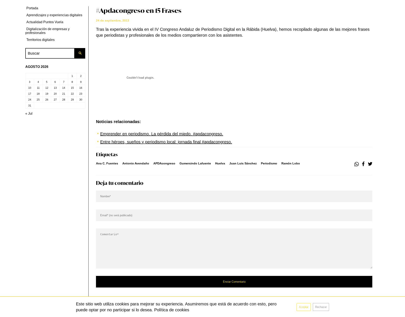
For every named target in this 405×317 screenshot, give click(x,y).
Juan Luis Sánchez (243, 163)
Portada (32, 8)
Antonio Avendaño (135, 163)
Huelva (220, 163)
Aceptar (303, 307)
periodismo (269, 163)
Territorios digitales (40, 40)
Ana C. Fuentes (107, 163)
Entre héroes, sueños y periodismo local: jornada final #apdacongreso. (166, 142)
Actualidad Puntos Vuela (44, 22)
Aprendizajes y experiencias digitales (54, 15)
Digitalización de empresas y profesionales (47, 31)
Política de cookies (171, 310)
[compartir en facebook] (363, 164)
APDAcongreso (164, 163)
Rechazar (321, 307)
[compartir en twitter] (370, 164)
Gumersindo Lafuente (195, 163)
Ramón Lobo (290, 163)
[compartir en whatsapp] (356, 164)
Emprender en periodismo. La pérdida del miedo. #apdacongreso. (161, 134)
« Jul (28, 113)
